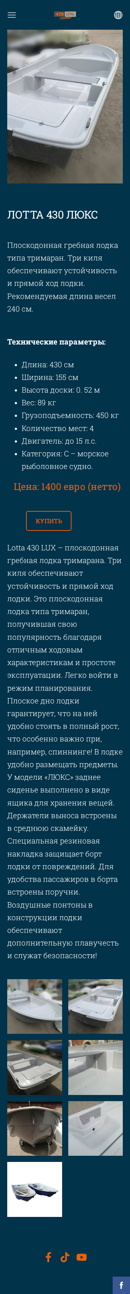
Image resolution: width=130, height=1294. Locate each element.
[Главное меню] (12, 15)
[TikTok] (65, 1257)
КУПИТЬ (49, 521)
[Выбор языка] (118, 15)
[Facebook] (48, 1257)
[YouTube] (81, 1257)
